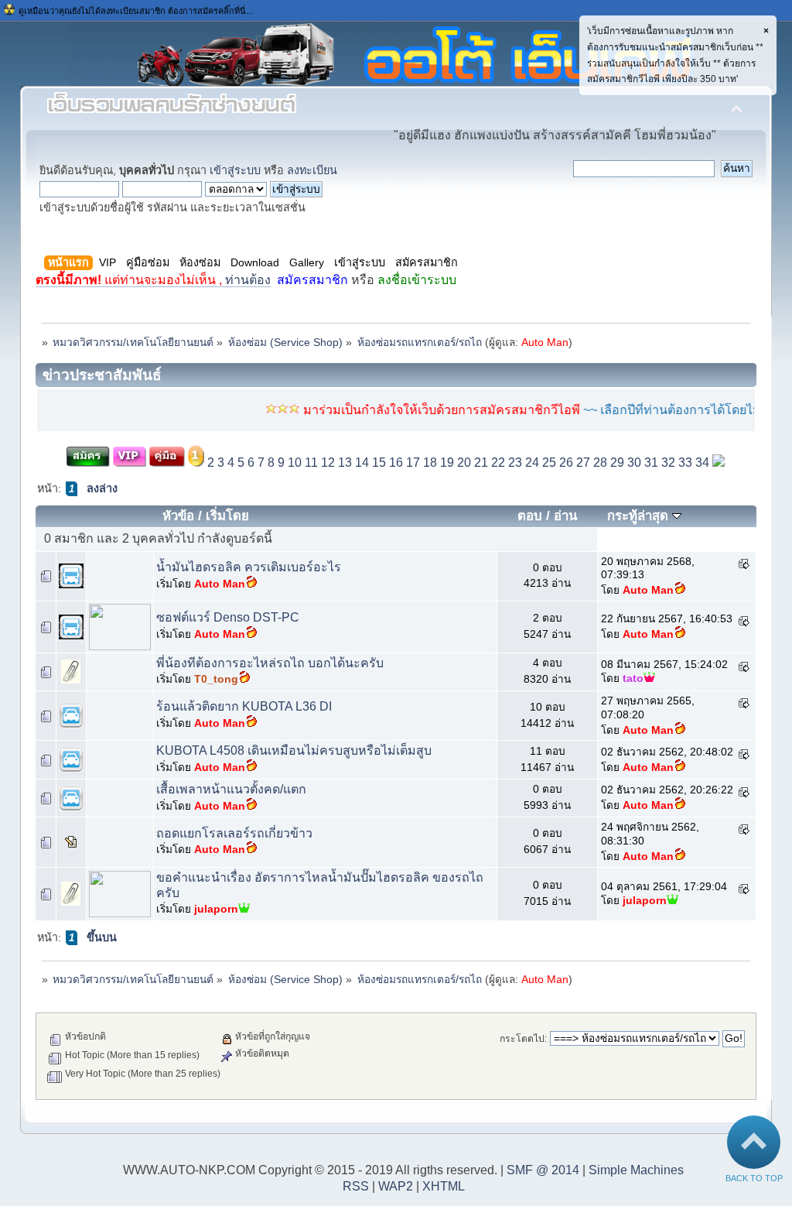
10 (295, 462)
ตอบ (529, 516)
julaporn (216, 909)
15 (379, 462)
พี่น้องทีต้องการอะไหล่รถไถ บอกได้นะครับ (270, 663)
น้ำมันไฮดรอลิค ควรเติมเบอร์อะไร (248, 567)
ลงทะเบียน (312, 170)
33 (685, 462)
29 (617, 462)
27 (583, 462)
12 (328, 462)
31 (651, 462)
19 (447, 462)
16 (396, 462)
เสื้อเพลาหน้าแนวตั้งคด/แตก (231, 789)
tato (633, 678)
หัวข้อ (178, 516)
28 (600, 462)
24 (532, 462)
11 (311, 462)
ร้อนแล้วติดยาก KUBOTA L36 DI (244, 706)
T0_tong (216, 679)
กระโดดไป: (523, 1038)
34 (702, 462)
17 (413, 462)
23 (515, 462)
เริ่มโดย (227, 516)
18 (430, 462)
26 (566, 462)
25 (549, 462)
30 (634, 462)
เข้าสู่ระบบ (235, 170)
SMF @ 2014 (543, 1170)
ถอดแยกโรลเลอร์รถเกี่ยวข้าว (234, 833)
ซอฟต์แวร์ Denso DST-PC (227, 617)
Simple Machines (636, 1170)
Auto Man (544, 342)
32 (668, 462)
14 (362, 462)
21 (481, 462)
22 (498, 462)
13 (345, 462)
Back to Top (754, 1178)
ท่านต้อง (153, 279)
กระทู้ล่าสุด (639, 516)
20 (464, 462)
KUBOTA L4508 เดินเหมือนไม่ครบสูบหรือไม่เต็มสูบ (294, 750)
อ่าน (565, 516)
